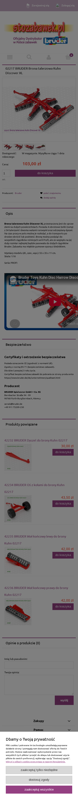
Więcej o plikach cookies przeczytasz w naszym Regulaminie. (35, 761)
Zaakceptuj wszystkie (39, 789)
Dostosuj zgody (39, 779)
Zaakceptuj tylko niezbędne (39, 770)
